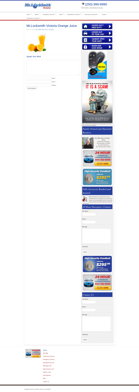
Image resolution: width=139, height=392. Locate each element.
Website (54, 85)
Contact (104, 14)
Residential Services (48, 362)
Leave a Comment (49, 29)
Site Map (45, 353)
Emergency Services (47, 14)
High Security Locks (48, 369)
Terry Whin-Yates (40, 29)
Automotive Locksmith (32, 18)
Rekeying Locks (47, 366)
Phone (84, 219)
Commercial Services (49, 356)
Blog (44, 378)
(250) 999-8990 (96, 4)
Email (53, 81)
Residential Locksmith (73, 14)
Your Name (85, 211)
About (35, 14)
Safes (60, 14)
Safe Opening (46, 375)
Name (53, 78)
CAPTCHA (85, 246)
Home (27, 14)
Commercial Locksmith (90, 14)
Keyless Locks (47, 372)
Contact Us (46, 381)
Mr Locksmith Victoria (51, 6)
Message (85, 226)
